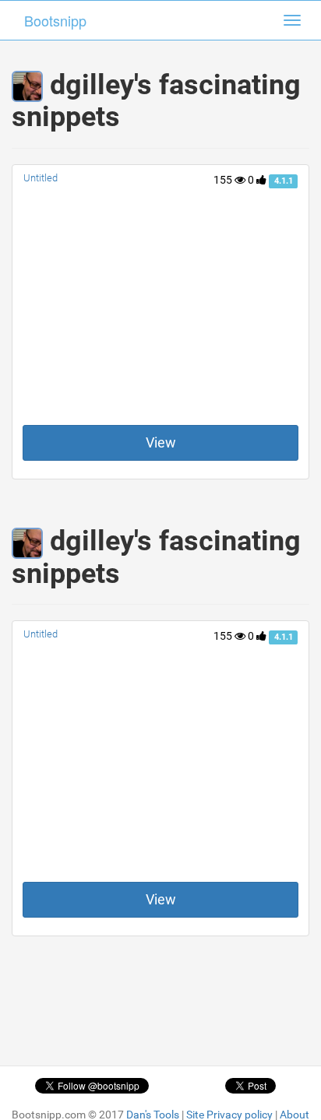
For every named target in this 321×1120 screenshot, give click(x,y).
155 (224, 180)
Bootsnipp (55, 20)
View (161, 442)
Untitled (40, 178)
